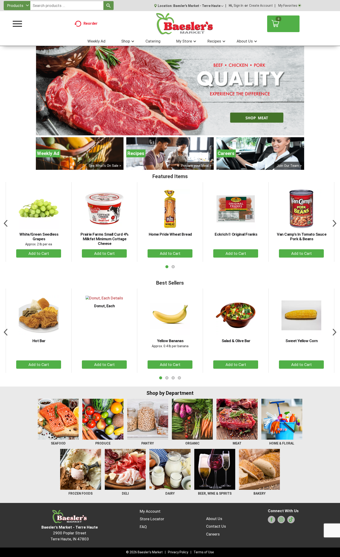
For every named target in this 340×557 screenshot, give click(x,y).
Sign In (238, 5)
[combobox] (17, 5)
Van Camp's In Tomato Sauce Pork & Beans (301, 236)
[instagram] (281, 521)
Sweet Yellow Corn (301, 340)
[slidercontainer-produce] (170, 90)
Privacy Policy (178, 552)
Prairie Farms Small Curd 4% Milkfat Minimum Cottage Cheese (104, 239)
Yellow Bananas (170, 340)
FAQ (143, 526)
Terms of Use (204, 552)
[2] (170, 131)
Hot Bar (39, 340)
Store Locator (152, 519)
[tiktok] (291, 521)
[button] (198, 6)
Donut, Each (104, 306)
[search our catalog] (108, 5)
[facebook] (271, 521)
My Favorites (287, 5)
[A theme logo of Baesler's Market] (184, 23)
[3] (174, 131)
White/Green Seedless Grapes (38, 236)
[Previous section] (5, 221)
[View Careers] (260, 153)
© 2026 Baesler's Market (144, 552)
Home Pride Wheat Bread (170, 234)
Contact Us (216, 526)
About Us (214, 518)
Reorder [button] (90, 23)
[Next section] (334, 221)
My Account (150, 511)
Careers (213, 534)
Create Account (261, 5)
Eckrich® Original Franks (236, 234)
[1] (165, 131)
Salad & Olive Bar (236, 340)
